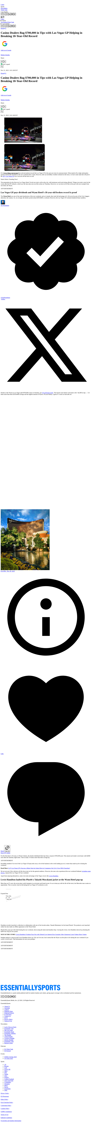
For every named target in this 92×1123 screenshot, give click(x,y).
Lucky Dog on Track (10, 1027)
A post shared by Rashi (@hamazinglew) (19, 896)
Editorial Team (8, 1011)
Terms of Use (8, 1021)
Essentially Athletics (10, 1033)
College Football (9, 1079)
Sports (4, 20)
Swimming (7, 1088)
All (5, 1064)
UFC (5, 1076)
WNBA (6, 1077)
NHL (5, 1090)
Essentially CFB (9, 1041)
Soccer (6, 1087)
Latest (2, 4)
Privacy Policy (8, 1019)
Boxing (6, 1066)
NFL (5, 1072)
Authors (6, 1009)
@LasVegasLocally (47, 392)
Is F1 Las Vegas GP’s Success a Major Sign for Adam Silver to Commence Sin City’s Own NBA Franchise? (39, 868)
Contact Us (7, 1016)
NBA (5, 1071)
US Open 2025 (8, 1058)
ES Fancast (7, 1051)
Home (2, 28)
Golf (5, 1068)
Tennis (6, 1074)
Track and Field (8, 1080)
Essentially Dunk (9, 1032)
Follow (3, 299)
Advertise (7, 1008)
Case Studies (6, 24)
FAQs (6, 1017)
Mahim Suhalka (5, 55)
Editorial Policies (9, 1013)
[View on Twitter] (46, 389)
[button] (5, 176)
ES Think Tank (8, 1049)
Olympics (7, 1084)
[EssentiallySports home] (30, 990)
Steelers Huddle (8, 1040)
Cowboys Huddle (9, 1038)
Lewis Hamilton (53, 876)
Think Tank (4, 10)
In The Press (7, 1014)
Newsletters (4, 8)
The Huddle (7, 1035)
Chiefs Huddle (8, 1036)
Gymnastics (7, 1082)
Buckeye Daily (8, 1043)
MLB (5, 1085)
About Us (7, 1006)
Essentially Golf (8, 1028)
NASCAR (7, 1069)
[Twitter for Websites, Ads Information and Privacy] (46, 661)
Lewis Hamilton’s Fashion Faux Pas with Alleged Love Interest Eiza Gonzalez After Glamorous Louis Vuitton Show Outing (51, 934)
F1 (5, 28)
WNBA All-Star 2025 (10, 1057)
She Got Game (8, 1030)
